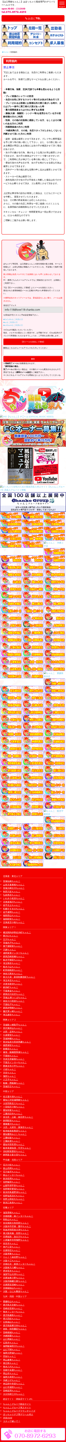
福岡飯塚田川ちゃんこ (14, 1345)
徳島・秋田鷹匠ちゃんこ (15, 1328)
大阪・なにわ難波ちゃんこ (16, 1291)
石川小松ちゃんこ (11, 1164)
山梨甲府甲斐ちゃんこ (14, 1185)
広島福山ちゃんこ (11, 1321)
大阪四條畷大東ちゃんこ (15, 1281)
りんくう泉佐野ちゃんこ (15, 1257)
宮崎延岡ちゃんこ (11, 1390)
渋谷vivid (7, 1417)
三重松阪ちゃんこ (11, 1137)
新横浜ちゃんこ (10, 1048)
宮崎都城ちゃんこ (11, 1332)
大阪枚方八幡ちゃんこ (14, 1267)
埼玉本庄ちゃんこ (11, 980)
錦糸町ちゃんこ (10, 987)
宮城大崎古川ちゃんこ (14, 888)
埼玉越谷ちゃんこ (11, 1014)
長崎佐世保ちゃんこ (12, 1308)
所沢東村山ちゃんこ (12, 1028)
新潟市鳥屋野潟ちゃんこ (15, 1192)
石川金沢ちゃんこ (11, 1171)
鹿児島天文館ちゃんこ (14, 1304)
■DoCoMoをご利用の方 (13, 319)
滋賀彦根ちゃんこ (11, 1212)
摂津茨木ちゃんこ (11, 1270)
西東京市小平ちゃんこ (14, 1065)
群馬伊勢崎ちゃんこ (12, 1007)
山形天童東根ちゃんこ (14, 884)
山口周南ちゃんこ (11, 1339)
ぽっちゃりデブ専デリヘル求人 (18, 1414)
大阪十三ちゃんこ (11, 1260)
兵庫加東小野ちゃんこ (14, 1277)
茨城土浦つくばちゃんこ (15, 997)
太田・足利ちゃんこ (12, 1031)
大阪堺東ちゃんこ (11, 1253)
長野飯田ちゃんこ (11, 1181)
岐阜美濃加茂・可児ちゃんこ (17, 1147)
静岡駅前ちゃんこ (11, 1120)
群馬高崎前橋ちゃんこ (14, 956)
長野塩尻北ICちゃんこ (13, 1195)
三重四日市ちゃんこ (12, 1113)
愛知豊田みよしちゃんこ (15, 1134)
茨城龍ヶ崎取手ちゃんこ (15, 1024)
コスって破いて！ (11, 1421)
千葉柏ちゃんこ (10, 1055)
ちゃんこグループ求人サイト (17, 1407)
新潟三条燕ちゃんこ (12, 1202)
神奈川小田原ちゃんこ (14, 1000)
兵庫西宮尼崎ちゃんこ (14, 1284)
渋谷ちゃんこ (9, 1072)
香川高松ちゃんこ (11, 1318)
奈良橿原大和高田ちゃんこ (16, 1222)
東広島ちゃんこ (10, 1363)
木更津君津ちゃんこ (12, 983)
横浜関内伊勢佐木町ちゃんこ (17, 932)
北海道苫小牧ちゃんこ (14, 922)
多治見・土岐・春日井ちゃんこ (18, 1117)
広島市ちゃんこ (10, 1342)
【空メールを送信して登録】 (33, 341)
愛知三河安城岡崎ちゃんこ (16, 1099)
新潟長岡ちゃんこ (11, 1178)
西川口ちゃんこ (10, 935)
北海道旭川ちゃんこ (12, 901)
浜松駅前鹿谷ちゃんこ (14, 1151)
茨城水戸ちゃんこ (11, 942)
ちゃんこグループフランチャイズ (19, 1410)
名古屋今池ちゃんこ (12, 1096)
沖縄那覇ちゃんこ (11, 1335)
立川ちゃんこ (9, 939)
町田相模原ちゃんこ (12, 970)
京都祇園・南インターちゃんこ (18, 1216)
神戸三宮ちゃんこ (11, 1246)
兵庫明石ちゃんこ (11, 1250)
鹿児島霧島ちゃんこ (12, 1315)
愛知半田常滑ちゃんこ (14, 1144)
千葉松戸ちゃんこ (11, 1004)
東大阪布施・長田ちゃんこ (16, 1233)
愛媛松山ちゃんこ (11, 1301)
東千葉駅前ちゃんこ (12, 946)
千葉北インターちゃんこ (15, 1062)
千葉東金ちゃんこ (11, 990)
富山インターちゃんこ (14, 1175)
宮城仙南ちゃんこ (11, 881)
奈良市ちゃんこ (10, 1243)
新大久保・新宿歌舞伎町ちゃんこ (19, 976)
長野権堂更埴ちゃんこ (14, 1188)
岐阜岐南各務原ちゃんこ (15, 1130)
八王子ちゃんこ (10, 1079)
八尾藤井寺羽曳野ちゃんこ (16, 1239)
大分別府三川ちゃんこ (14, 1394)
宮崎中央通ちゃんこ (12, 1370)
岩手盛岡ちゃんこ (11, 912)
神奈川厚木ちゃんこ (12, 973)
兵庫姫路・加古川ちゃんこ (16, 1236)
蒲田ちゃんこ (9, 1076)
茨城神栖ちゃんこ (11, 1038)
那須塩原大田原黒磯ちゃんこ (17, 1041)
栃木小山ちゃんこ (11, 966)
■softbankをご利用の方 (13, 325)
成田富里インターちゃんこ (16, 952)
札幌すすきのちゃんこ (14, 908)
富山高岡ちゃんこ (11, 1168)
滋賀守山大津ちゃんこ (14, 1274)
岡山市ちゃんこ (10, 1373)
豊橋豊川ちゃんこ (11, 1123)
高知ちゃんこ (9, 1356)
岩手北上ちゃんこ (11, 905)
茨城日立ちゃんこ (11, 1086)
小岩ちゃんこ (9, 1069)
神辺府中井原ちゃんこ (14, 1383)
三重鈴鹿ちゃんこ (11, 1141)
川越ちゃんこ (9, 949)
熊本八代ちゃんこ (11, 1366)
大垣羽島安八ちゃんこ (14, 1103)
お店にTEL (34, 18)
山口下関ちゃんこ (11, 1349)
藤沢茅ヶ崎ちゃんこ (12, 1011)
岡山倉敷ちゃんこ (11, 1359)
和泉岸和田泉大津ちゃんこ (16, 1229)
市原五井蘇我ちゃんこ (14, 1059)
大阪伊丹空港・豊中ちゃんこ (17, 1226)
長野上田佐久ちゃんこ (14, 1199)
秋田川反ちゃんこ (11, 891)
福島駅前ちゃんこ (11, 918)
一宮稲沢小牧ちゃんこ (14, 1106)
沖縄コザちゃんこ (11, 1380)
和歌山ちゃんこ (10, 1219)
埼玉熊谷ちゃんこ (11, 963)
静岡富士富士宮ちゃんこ (15, 1154)
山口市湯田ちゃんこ (12, 1387)
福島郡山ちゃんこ (11, 915)
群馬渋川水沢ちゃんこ (14, 994)
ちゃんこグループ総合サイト (17, 1404)
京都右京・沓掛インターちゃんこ (19, 1263)
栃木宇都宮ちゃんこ (12, 959)
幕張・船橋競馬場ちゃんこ (16, 1052)
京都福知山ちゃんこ (12, 1287)
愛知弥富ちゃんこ (11, 1110)
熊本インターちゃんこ (14, 1311)
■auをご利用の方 (10, 322)
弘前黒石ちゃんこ (11, 894)
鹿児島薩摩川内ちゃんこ (15, 1325)
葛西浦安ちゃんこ (11, 1045)
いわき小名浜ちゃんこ (14, 898)
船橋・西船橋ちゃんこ (14, 1083)
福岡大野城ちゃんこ (12, 1352)
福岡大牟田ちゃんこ (12, 1376)
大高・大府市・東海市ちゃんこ (18, 1127)
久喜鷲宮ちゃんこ (11, 1034)
